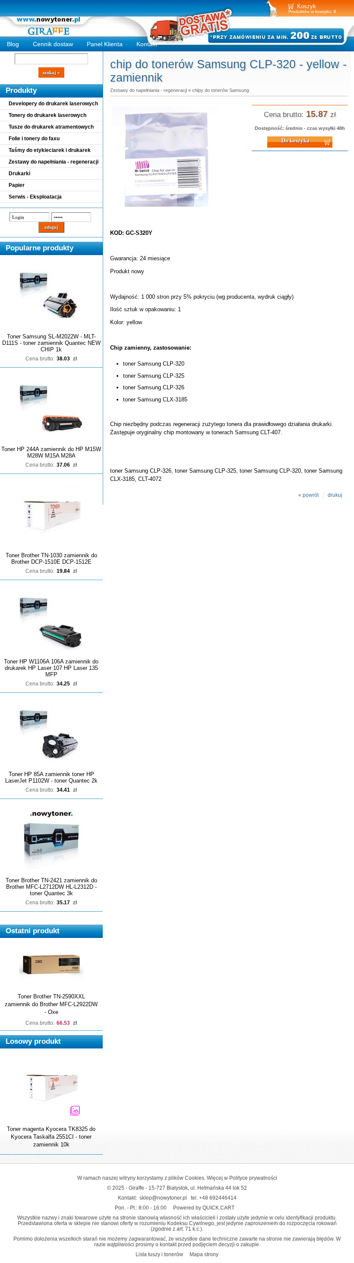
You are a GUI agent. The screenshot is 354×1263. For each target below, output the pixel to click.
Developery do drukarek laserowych (53, 104)
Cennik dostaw (53, 44)
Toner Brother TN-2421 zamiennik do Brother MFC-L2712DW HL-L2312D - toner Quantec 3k (51, 887)
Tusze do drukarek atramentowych (51, 127)
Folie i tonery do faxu (34, 139)
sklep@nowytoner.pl (163, 1197)
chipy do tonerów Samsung (220, 90)
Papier (17, 185)
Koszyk (306, 6)
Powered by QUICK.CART (203, 1207)
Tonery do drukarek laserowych (47, 115)
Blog (13, 44)
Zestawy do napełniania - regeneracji (53, 162)
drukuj (335, 495)
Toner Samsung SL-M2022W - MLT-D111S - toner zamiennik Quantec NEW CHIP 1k (51, 343)
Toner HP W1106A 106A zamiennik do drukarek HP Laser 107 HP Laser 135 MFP (51, 668)
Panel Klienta (105, 44)
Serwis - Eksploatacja (35, 197)
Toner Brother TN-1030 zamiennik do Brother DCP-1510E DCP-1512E (51, 558)
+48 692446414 (218, 1197)
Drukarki (19, 174)
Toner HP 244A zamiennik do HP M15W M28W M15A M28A (51, 452)
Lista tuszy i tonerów (159, 1254)
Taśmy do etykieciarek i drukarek (50, 150)
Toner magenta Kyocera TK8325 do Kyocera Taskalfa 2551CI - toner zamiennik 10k (51, 1137)
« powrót (308, 495)
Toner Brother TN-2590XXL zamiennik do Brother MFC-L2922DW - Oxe (51, 1004)
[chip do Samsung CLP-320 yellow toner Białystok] (166, 215)
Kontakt (146, 44)
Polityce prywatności (253, 1178)
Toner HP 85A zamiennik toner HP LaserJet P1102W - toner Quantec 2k (51, 777)
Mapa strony (204, 1254)
